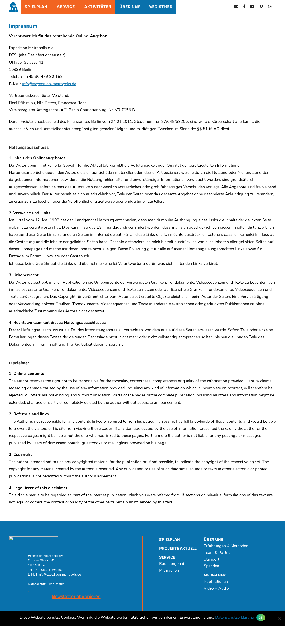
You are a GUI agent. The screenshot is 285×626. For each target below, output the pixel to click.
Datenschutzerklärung (234, 618)
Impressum (57, 584)
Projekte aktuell (178, 548)
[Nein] (279, 618)
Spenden (211, 566)
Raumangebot (171, 564)
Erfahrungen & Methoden (226, 546)
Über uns (213, 540)
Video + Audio (216, 589)
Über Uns (130, 7)
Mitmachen (169, 571)
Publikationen (216, 582)
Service (66, 7)
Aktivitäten (98, 7)
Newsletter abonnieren (76, 596)
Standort (211, 560)
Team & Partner (218, 553)
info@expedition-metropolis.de (49, 84)
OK (261, 617)
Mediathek (160, 7)
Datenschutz (37, 584)
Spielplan (36, 7)
